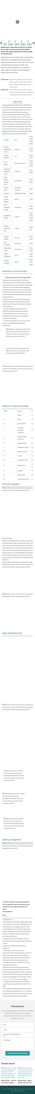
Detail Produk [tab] (17, 102)
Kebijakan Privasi (19, 1091)
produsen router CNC (8, 979)
